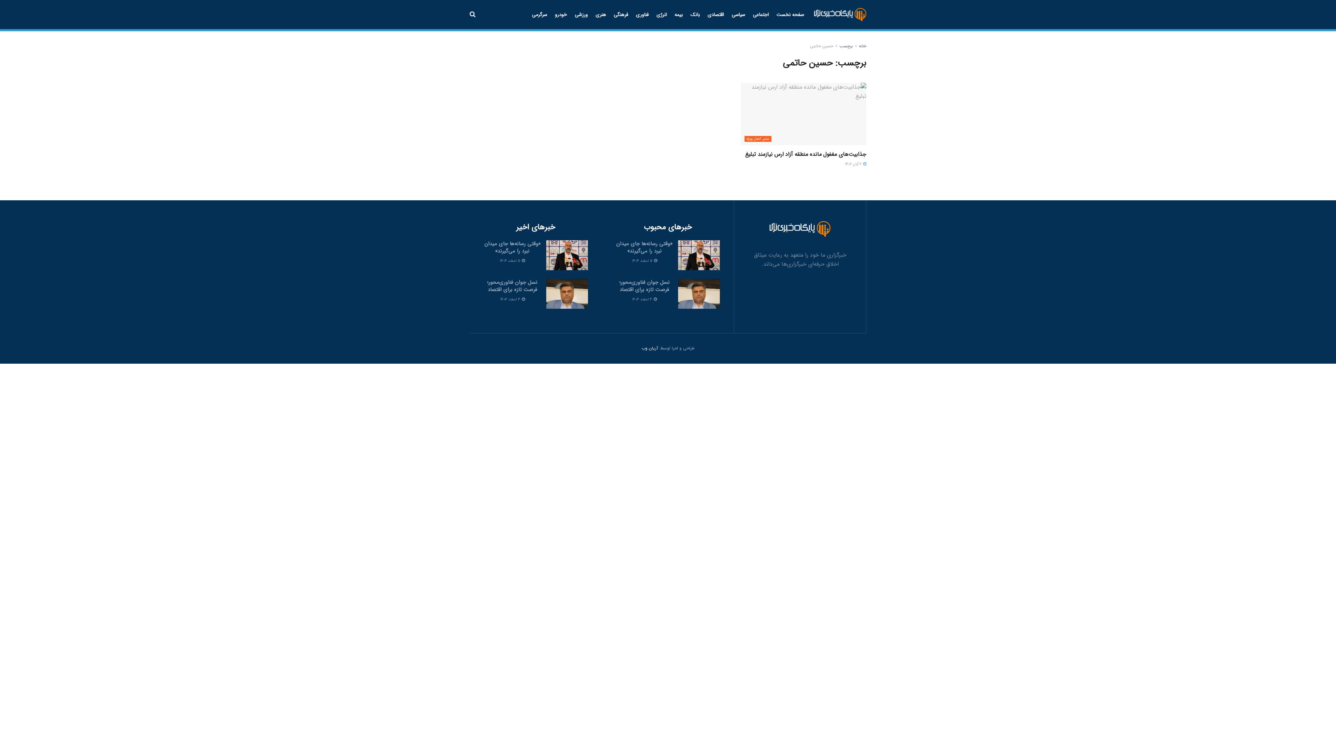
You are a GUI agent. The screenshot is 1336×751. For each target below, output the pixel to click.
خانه (862, 46)
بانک (695, 14)
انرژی (662, 14)
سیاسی (738, 14)
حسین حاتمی (821, 46)
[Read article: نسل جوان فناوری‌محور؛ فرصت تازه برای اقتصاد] (699, 294)
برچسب (846, 46)
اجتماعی (761, 14)
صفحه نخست (790, 14)
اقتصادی (716, 14)
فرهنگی (621, 14)
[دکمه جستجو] (473, 14)
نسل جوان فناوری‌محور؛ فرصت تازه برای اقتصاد (644, 286)
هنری (601, 14)
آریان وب (650, 348)
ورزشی (581, 14)
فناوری (642, 14)
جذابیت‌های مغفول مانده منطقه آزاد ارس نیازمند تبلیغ (805, 154)
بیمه (679, 14)
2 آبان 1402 (853, 164)
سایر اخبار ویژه (758, 139)
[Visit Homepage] (840, 15)
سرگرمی (539, 14)
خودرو (561, 14)
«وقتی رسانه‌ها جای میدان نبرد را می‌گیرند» (644, 247)
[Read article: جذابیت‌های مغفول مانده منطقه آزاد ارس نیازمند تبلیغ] (803, 114)
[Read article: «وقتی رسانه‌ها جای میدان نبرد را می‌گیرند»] (699, 255)
